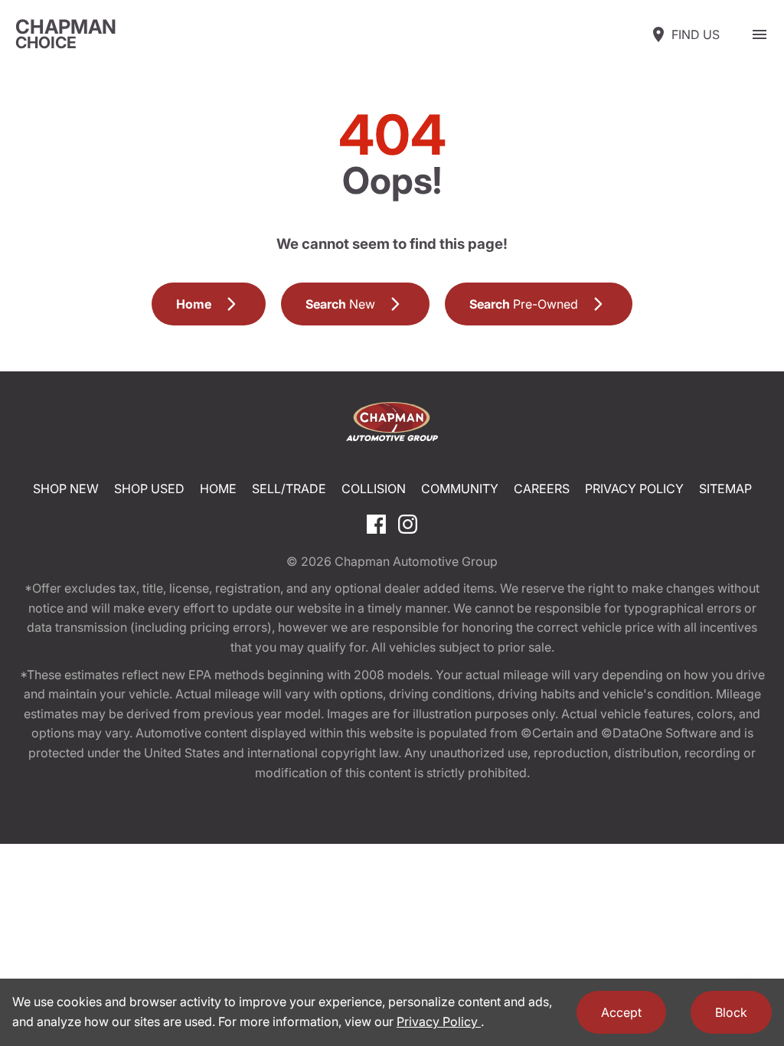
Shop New (66, 488)
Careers (542, 488)
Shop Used (149, 488)
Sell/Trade (289, 488)
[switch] (759, 34)
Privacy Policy (634, 488)
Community (459, 488)
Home (218, 488)
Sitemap (725, 488)
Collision (373, 488)
